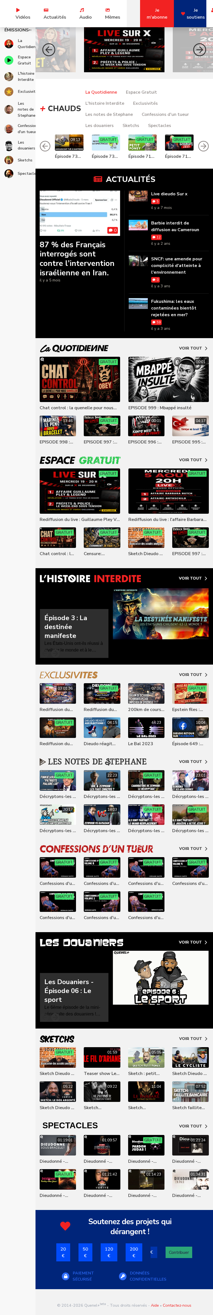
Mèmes (112, 17)
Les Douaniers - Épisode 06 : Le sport (69, 990)
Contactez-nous (177, 1305)
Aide (155, 1305)
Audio (85, 17)
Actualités (55, 17)
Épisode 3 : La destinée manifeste (65, 626)
